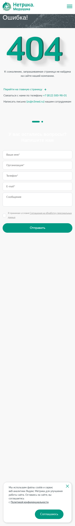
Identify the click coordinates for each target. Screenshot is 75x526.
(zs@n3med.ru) (35, 101)
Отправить (37, 228)
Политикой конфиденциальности (29, 502)
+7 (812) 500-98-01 (55, 95)
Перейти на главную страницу (22, 89)
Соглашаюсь (49, 514)
